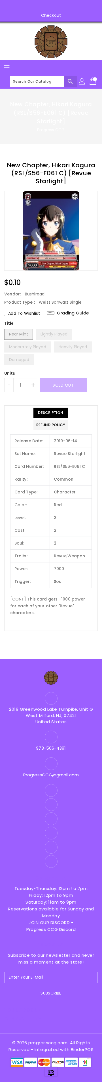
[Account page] (82, 81)
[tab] (50, 413)
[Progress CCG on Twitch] (67, 6)
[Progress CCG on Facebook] (24, 6)
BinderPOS (82, 1049)
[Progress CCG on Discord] (56, 6)
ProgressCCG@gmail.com (51, 775)
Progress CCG (51, 130)
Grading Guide (73, 313)
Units (9, 373)
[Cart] (93, 81)
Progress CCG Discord (51, 929)
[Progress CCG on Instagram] (35, 6)
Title (9, 323)
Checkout (51, 15)
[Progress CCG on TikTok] (78, 6)
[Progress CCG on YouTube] (45, 6)
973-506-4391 (51, 748)
